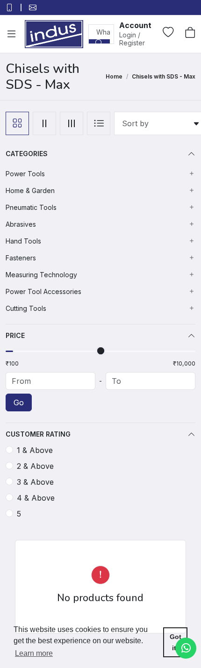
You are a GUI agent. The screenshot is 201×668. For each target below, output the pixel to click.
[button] (135, 33)
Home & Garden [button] (30, 190)
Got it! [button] (175, 642)
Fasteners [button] (21, 258)
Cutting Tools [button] (26, 308)
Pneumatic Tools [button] (31, 207)
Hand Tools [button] (23, 241)
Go (19, 402)
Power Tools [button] (25, 174)
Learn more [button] (34, 653)
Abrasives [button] (21, 224)
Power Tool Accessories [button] (43, 291)
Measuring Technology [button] (41, 275)
